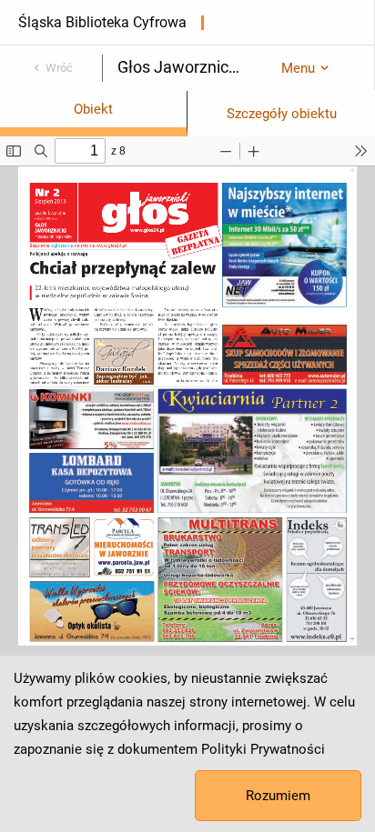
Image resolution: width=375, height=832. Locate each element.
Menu (298, 68)
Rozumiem (278, 795)
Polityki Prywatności (263, 749)
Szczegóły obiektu (282, 113)
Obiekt (93, 109)
